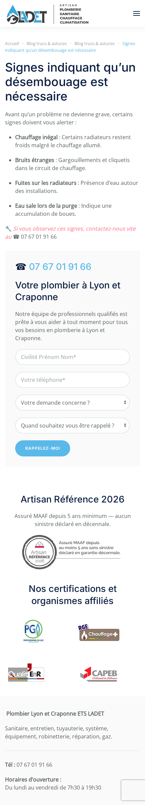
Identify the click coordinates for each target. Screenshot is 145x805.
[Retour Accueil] (47, 13)
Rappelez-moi (42, 448)
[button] (136, 13)
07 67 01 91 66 (60, 266)
